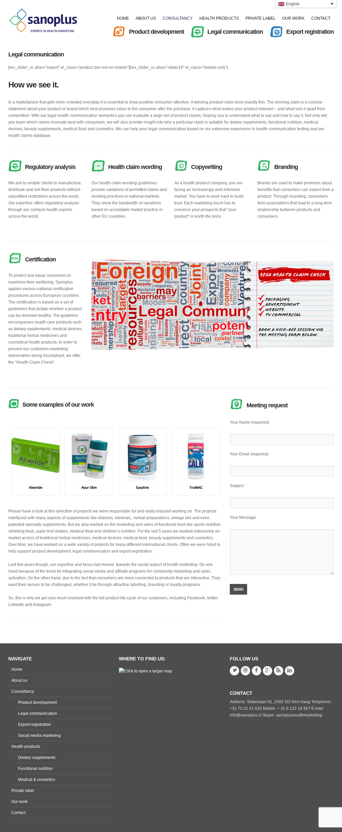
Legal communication (36, 54)
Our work (19, 801)
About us (19, 680)
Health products (25, 746)
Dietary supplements (36, 757)
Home (16, 669)
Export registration (34, 724)
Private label (22, 790)
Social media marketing (39, 735)
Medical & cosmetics (36, 779)
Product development (37, 702)
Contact (18, 812)
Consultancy (22, 691)
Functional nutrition (35, 768)
